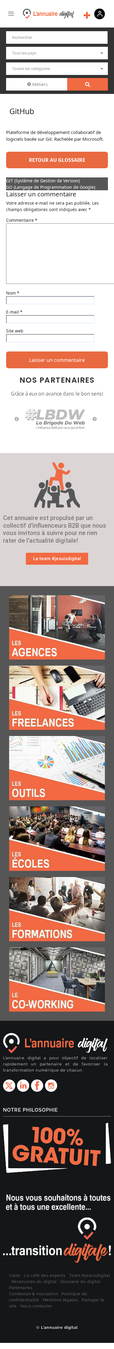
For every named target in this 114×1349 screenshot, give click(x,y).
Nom (12, 293)
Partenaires (21, 1287)
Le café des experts (44, 1275)
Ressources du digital (34, 1281)
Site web (14, 331)
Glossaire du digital (80, 1281)
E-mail (14, 312)
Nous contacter (36, 1306)
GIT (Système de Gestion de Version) (43, 181)
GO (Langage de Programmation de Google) (50, 187)
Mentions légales (60, 1300)
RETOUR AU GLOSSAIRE (57, 160)
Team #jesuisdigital (89, 1275)
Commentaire (21, 220)
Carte (14, 1275)
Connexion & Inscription (33, 1293)
